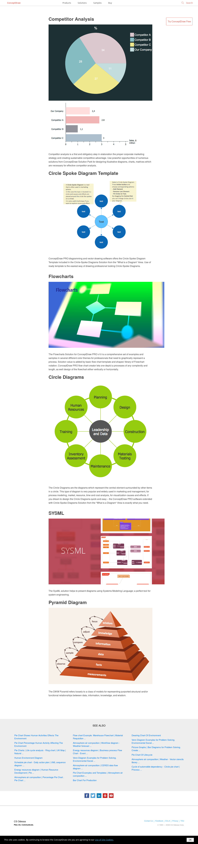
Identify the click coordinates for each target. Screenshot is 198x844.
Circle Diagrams (66, 377)
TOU (182, 821)
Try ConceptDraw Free (179, 21)
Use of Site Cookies (104, 839)
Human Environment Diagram (28, 757)
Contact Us (148, 821)
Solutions (82, 2)
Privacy (175, 821)
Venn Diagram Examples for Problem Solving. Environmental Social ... (94, 759)
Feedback (159, 821)
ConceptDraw (13, 2)
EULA (167, 821)
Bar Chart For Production (85, 780)
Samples (97, 2)
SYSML (56, 513)
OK (190, 840)
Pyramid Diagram (68, 602)
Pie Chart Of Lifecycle (142, 754)
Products (66, 2)
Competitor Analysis (71, 19)
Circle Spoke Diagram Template (83, 173)
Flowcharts (61, 276)
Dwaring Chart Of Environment (146, 735)
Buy (110, 2)
